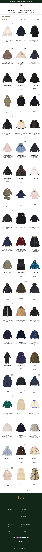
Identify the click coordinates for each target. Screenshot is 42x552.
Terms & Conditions (19, 544)
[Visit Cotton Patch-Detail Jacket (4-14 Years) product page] (34, 326)
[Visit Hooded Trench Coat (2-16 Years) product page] (7, 466)
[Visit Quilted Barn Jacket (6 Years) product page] (34, 46)
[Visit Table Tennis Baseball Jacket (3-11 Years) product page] (34, 396)
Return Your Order (24, 511)
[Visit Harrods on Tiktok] (23, 541)
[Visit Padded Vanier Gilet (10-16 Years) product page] (21, 350)
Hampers (23, 514)
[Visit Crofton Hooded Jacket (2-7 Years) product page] (21, 70)
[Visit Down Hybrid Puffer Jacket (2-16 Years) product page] (7, 23)
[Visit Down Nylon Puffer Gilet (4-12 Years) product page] (21, 257)
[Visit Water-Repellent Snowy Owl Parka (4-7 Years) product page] (34, 139)
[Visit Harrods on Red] (25, 541)
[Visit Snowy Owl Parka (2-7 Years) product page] (34, 70)
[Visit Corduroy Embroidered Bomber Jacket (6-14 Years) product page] (21, 233)
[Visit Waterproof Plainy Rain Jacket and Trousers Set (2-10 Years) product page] (7, 93)
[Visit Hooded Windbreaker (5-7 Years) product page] (7, 233)
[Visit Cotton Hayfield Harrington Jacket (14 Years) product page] (21, 373)
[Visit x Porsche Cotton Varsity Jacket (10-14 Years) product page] (21, 116)
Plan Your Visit (10, 504)
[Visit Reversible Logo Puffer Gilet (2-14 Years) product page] (34, 373)
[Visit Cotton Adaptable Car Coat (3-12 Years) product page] (34, 23)
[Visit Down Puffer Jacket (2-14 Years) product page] (34, 93)
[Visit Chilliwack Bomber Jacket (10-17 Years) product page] (7, 70)
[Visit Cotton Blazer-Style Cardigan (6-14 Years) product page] (34, 210)
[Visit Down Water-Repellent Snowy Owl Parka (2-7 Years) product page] (7, 139)
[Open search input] (4, 5)
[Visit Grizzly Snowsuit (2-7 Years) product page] (7, 350)
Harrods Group (24, 522)
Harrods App (23, 516)
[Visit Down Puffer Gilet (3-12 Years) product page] (34, 466)
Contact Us (10, 528)
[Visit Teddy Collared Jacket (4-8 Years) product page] (21, 443)
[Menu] (2, 5)
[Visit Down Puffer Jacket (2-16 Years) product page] (7, 46)
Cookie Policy (10, 533)
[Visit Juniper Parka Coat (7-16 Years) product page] (34, 186)
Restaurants (10, 509)
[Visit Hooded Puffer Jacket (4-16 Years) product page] (21, 139)
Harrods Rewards (11, 522)
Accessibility (13, 544)
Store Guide (10, 507)
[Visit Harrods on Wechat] (28, 541)
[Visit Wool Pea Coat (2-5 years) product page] (7, 326)
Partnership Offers (11, 524)
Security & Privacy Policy (27, 544)
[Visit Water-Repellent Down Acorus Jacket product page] (7, 210)
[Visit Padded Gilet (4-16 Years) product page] (7, 373)
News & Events (10, 511)
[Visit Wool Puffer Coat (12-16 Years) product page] (21, 280)
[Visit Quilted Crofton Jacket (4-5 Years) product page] (34, 303)
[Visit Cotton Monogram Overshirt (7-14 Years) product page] (7, 396)
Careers (22, 526)
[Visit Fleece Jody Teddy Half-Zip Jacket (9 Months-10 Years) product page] (34, 443)
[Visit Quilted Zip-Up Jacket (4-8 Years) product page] (34, 350)
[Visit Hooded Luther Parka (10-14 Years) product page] (21, 420)
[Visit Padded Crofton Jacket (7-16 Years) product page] (7, 116)
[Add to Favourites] (13, 23)
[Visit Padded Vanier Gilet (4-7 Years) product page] (21, 210)
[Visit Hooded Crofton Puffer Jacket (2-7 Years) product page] (7, 280)
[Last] (31, 491)
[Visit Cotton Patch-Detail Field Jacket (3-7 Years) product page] (7, 257)
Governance (23, 531)
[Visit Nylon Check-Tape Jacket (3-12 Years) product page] (7, 303)
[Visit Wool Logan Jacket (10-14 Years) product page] (21, 326)
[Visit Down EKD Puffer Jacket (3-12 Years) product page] (34, 116)
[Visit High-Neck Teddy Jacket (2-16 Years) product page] (21, 46)
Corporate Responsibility (25, 524)
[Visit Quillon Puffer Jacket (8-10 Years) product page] (34, 280)
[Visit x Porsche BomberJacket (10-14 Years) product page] (7, 420)
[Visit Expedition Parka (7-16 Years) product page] (7, 163)
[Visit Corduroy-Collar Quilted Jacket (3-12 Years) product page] (21, 303)
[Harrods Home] (21, 5)
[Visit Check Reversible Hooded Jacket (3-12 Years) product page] (34, 233)
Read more (32, 12)
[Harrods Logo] (21, 497)
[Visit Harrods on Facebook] (19, 541)
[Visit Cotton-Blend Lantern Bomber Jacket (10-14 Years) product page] (34, 420)
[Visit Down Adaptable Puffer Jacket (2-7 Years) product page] (21, 186)
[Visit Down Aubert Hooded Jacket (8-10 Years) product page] (7, 443)
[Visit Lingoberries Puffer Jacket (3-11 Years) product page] (21, 163)
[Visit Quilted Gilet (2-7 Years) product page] (21, 466)
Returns (22, 507)
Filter (38, 19)
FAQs (9, 526)
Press (22, 528)
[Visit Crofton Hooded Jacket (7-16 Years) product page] (34, 257)
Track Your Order (24, 509)
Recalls (9, 531)
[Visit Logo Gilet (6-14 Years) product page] (21, 396)
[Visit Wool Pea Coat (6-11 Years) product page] (21, 23)
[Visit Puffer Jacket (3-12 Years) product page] (21, 93)
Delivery (22, 504)
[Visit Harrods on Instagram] (21, 541)
